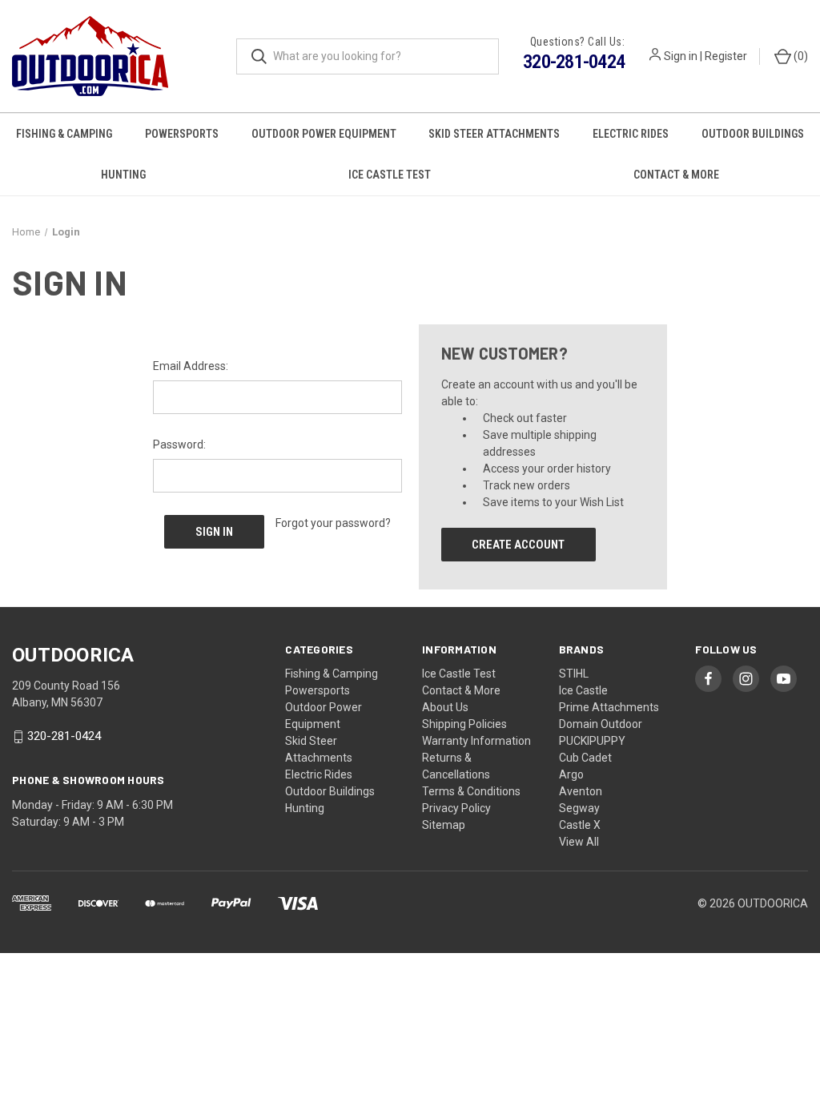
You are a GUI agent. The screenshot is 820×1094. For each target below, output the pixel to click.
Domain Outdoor (600, 724)
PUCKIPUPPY (592, 740)
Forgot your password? (333, 523)
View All (579, 841)
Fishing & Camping (64, 133)
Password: (179, 444)
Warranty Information (476, 740)
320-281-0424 (574, 61)
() (799, 56)
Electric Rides (631, 133)
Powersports (182, 133)
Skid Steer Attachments (494, 133)
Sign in (680, 56)
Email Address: (190, 366)
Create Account (518, 544)
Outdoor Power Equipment (323, 133)
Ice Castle (583, 690)
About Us (445, 707)
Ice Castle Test (389, 174)
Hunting (123, 174)
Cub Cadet (585, 757)
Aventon (580, 791)
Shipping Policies (464, 724)
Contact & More (676, 174)
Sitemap (443, 824)
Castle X (580, 824)
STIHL (574, 673)
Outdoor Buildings (752, 133)
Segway (579, 808)
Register (726, 56)
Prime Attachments (609, 707)
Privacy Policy (456, 808)
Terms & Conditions (471, 791)
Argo (571, 774)
